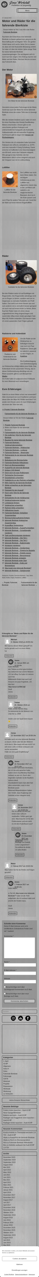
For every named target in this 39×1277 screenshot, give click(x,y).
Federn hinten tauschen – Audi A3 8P (17, 1110)
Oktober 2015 (8, 1232)
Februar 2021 (8, 1187)
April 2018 (7, 1192)
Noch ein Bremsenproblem (15, 465)
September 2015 (9, 1235)
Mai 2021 (6, 1180)
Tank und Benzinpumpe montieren (17, 535)
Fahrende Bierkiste (10, 32)
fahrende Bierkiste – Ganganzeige (17, 571)
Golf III (5, 1079)
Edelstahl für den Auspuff (14, 490)
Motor (31, 575)
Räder (4, 577)
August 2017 (8, 1200)
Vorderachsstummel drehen (15, 500)
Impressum (32, 1274)
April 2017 (7, 1205)
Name (7, 962)
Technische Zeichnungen (14, 475)
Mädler (4, 376)
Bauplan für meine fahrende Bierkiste (18, 440)
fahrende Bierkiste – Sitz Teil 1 (16, 538)
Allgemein (7, 1066)
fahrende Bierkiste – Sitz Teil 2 (16, 540)
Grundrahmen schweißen (14, 478)
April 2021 (7, 1182)
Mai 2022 (6, 1167)
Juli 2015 (6, 1240)
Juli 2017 (6, 1202)
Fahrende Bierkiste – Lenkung (16, 450)
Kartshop (23, 356)
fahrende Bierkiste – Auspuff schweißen (19, 528)
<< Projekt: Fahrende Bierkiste (13, 409)
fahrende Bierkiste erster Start (16, 560)
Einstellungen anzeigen (19, 1270)
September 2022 (9, 1162)
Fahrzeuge (7, 1076)
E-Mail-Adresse (10, 970)
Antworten (9, 656)
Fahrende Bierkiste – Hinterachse (17, 448)
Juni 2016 (7, 1220)
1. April (5, 1061)
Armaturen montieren (12, 545)
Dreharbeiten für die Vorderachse (17, 498)
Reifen (8, 577)
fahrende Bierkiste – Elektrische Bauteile (20, 550)
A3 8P (5, 1064)
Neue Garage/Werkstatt (12, 1113)
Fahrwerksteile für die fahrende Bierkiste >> (21, 414)
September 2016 (9, 1215)
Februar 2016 (8, 1222)
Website (7, 979)
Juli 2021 (6, 1175)
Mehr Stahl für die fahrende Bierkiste (18, 483)
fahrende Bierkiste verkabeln (15, 558)
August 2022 (8, 1165)
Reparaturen (8, 1086)
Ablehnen (19, 1264)
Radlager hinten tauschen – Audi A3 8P (17, 1123)
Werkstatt (6, 1089)
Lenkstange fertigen (12, 503)
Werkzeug (7, 1091)
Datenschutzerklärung (21, 1274)
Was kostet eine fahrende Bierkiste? (18, 568)
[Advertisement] (19, 228)
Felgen (13, 577)
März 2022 (7, 1172)
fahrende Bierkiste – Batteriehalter (17, 543)
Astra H (6, 1069)
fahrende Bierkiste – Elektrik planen (18, 553)
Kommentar (9, 936)
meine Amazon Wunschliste (19, 1100)
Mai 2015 (6, 1245)
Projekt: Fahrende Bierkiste (15, 425)
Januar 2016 (8, 1225)
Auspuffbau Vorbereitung (14, 525)
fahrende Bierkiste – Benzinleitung (17, 555)
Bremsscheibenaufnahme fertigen (17, 518)
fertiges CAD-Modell (12, 470)
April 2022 (7, 1170)
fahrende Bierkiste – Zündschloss (17, 548)
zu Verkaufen (8, 1094)
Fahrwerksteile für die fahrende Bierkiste (20, 432)
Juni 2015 (7, 1243)
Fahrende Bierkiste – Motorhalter (17, 453)
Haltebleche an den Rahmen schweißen (20, 480)
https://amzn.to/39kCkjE (17, 687)
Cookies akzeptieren (20, 1259)
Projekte (11, 575)
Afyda (5, 1137)
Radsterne (18, 577)
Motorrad (6, 1081)
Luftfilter (24, 577)
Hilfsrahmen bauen (12, 510)
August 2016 (8, 1217)
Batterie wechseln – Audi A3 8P (15, 1115)
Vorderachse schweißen (14, 505)
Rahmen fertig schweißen (14, 508)
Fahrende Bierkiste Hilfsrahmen (16, 463)
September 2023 (9, 1160)
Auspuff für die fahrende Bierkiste (17, 468)
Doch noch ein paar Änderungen (17, 473)
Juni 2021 (7, 1177)
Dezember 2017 (9, 1195)
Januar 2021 (8, 1190)
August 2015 (8, 1238)
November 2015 (9, 1230)
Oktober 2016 (8, 1212)
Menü (27, 11)
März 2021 (7, 1185)
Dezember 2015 (9, 1227)
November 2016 (9, 1210)
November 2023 (9, 1157)
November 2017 (9, 1197)
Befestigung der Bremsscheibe (16, 460)
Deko (5, 1071)
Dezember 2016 (9, 1207)
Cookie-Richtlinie (9, 1274)
